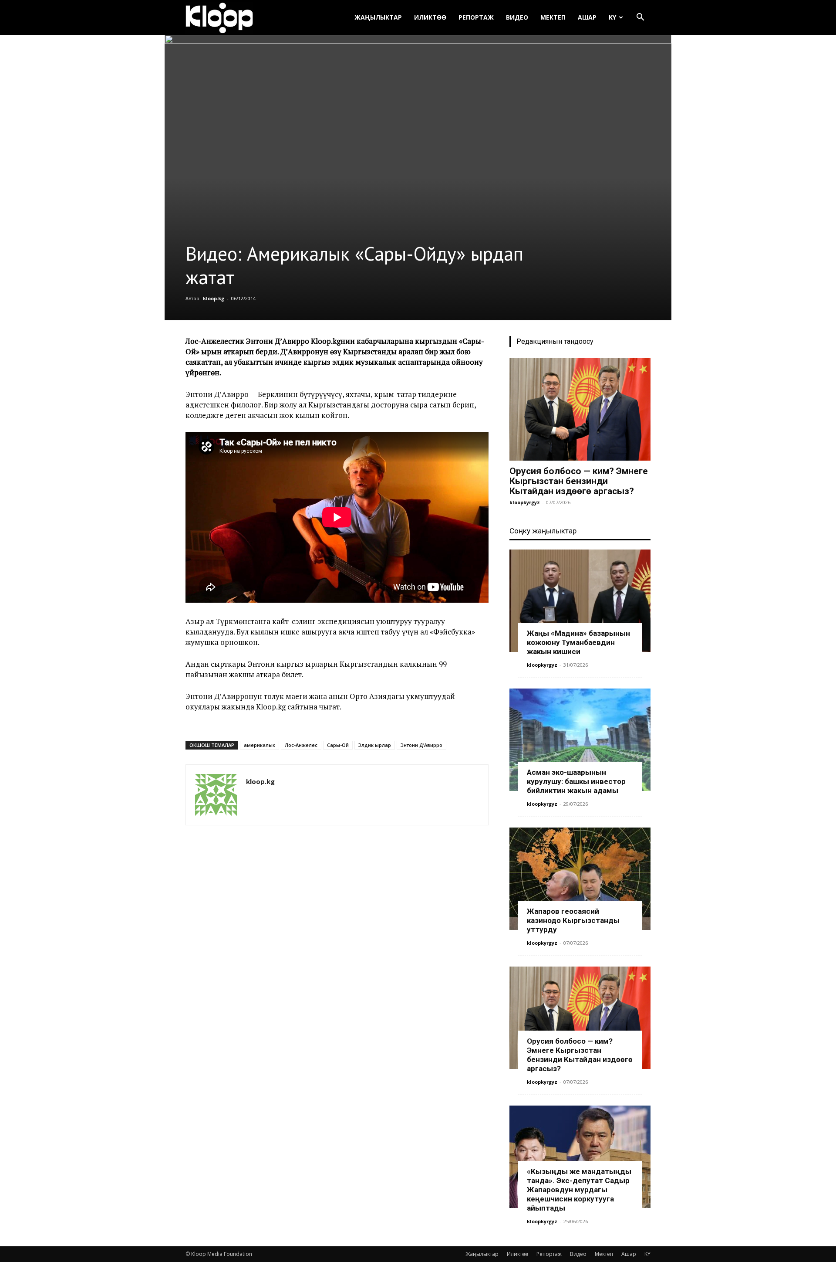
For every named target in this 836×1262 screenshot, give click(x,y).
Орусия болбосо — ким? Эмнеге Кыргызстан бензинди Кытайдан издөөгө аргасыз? (578, 481)
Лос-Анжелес (301, 745)
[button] (640, 18)
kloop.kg (213, 298)
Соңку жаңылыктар (542, 530)
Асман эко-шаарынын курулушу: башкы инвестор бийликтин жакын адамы (576, 781)
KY (612, 17)
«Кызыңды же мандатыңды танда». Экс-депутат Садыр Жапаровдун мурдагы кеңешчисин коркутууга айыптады (579, 1189)
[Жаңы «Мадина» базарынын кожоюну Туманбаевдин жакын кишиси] (580, 601)
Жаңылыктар (378, 17)
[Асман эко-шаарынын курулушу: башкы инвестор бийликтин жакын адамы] (580, 740)
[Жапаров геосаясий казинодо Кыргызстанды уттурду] (580, 879)
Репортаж (476, 17)
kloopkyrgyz (524, 502)
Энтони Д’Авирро (421, 745)
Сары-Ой (338, 745)
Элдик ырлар (374, 745)
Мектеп (553, 17)
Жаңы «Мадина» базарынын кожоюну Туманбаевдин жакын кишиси (578, 642)
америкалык (259, 745)
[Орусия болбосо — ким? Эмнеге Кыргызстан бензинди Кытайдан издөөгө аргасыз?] (580, 409)
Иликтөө (430, 17)
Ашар (587, 17)
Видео (517, 17)
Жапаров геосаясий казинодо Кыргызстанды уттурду (573, 920)
